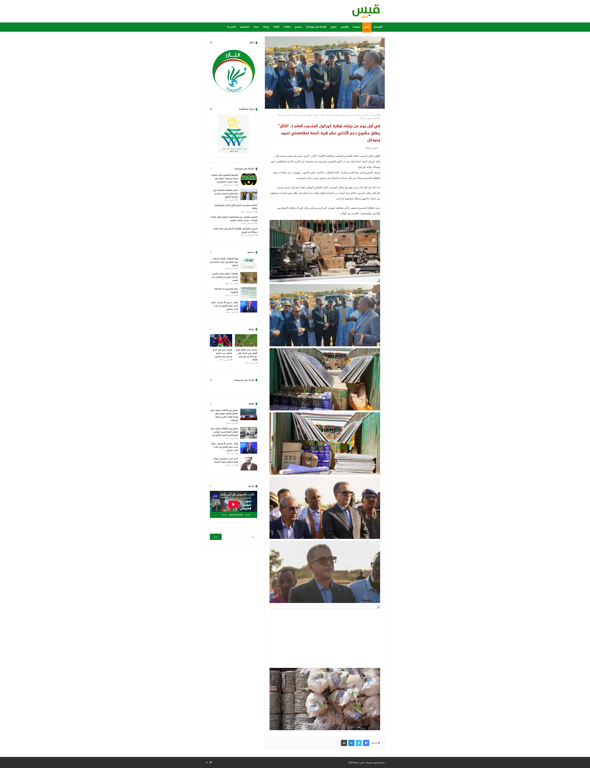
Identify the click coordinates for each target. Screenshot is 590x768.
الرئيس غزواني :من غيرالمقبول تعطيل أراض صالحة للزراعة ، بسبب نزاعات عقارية (234, 218)
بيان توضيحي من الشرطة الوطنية (226, 290)
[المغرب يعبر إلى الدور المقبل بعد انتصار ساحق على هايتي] (221, 340)
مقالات (287, 27)
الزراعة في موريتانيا (316, 27)
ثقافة (276, 27)
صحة (256, 27)
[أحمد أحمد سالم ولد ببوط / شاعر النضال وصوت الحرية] (248, 464)
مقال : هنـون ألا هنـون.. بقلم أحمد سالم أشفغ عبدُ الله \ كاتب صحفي (224, 306)
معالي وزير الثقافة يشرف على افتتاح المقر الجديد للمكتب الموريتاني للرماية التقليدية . (224, 432)
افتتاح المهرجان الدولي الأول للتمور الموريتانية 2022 (235, 207)
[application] (233, 504)
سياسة (356, 27)
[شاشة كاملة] (213, 514)
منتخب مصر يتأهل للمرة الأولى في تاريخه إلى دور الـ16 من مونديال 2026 (246, 355)
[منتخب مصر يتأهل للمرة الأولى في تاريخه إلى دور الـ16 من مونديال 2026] (246, 340)
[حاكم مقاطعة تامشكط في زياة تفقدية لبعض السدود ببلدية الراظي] (248, 194)
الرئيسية (378, 27)
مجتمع (298, 27)
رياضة (266, 27)
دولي (333, 27)
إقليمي (344, 27)
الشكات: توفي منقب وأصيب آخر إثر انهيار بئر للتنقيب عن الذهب (225, 277)
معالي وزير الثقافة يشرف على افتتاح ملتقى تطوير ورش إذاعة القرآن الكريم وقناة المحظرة (224, 415)
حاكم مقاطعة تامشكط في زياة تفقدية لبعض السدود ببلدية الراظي (225, 194)
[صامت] (218, 514)
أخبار (366, 27)
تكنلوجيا (244, 27)
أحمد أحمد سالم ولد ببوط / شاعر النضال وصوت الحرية (225, 460)
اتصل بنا (231, 27)
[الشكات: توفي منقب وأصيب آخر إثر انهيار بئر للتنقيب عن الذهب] (248, 278)
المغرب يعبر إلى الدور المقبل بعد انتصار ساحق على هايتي (222, 353)
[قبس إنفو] (364, 13)
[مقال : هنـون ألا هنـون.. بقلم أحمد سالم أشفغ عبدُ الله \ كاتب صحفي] (248, 306)
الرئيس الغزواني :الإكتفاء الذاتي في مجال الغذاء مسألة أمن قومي (235, 230)
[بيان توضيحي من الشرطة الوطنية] (248, 293)
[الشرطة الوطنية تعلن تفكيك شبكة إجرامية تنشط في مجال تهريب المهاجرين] (248, 179)
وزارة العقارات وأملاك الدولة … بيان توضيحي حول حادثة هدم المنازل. (224, 262)
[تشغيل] (253, 514)
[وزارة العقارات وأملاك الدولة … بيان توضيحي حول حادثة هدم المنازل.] (248, 263)
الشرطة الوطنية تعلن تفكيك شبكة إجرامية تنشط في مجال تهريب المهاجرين (224, 178)
